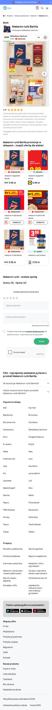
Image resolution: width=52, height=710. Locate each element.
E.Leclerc (7, 444)
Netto (31, 495)
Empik (31, 444)
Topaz (6, 531)
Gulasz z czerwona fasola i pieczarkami (38, 572)
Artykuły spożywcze (22, 16)
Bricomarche (9, 422)
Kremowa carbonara (12, 563)
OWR (5, 652)
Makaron (34, 16)
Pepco (6, 502)
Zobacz (16, 222)
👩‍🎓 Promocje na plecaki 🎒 (26, 2)
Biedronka (8, 415)
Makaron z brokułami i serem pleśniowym (13, 572)
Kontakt (6, 657)
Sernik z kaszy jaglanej (9, 579)
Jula (30, 458)
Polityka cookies (10, 642)
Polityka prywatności (12, 636)
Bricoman (33, 415)
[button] (26, 383)
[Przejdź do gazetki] (45, 37)
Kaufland (33, 466)
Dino (5, 437)
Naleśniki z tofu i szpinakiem (36, 564)
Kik (4, 473)
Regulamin (8, 647)
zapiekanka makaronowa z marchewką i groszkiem (35, 589)
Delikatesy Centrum (38, 429)
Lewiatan (7, 480)
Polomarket (34, 502)
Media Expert (9, 488)
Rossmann (34, 509)
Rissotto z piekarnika (12, 548)
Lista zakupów (9, 674)
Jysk (5, 466)
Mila (30, 488)
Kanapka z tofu (10, 585)
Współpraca (8, 631)
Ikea (30, 451)
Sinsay (6, 517)
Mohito (6, 495)
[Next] (50, 2)
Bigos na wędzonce (37, 556)
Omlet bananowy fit (38, 578)
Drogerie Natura (36, 437)
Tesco (6, 524)
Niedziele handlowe (12, 689)
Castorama (8, 429)
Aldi (5, 407)
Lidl (30, 480)
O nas (5, 626)
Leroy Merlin (34, 473)
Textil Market (35, 524)
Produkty (10, 16)
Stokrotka (33, 517)
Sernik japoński (36, 548)
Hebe (5, 451)
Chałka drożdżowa (11, 556)
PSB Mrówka (9, 509)
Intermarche (9, 458)
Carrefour (33, 422)
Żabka (31, 531)
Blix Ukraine (8, 684)
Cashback (7, 679)
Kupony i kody (9, 668)
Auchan (32, 407)
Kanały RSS (35, 705)
